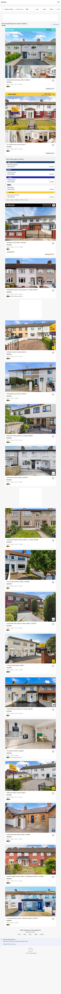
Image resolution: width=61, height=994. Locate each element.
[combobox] (17, 9)
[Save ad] (53, 80)
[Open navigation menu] (58, 2)
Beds (44, 9)
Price (37, 9)
